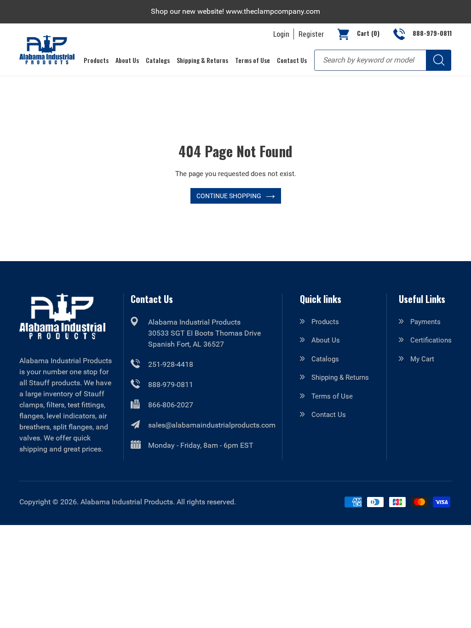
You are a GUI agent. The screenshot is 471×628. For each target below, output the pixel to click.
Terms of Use (332, 396)
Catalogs (325, 359)
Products (325, 322)
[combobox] (382, 60)
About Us (325, 340)
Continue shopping (228, 196)
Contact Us (328, 415)
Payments (425, 322)
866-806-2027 (170, 404)
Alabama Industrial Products (126, 501)
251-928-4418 (170, 364)
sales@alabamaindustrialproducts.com (212, 425)
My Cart (422, 359)
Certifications (431, 340)
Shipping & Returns (340, 377)
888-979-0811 (170, 384)
